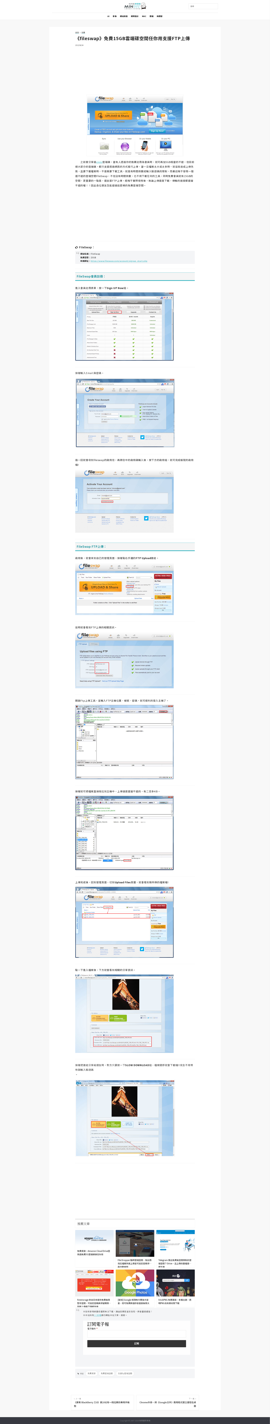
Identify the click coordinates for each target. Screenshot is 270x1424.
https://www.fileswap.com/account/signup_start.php (119, 260)
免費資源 (91, 1373)
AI (108, 16)
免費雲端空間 (107, 1373)
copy (99, 162)
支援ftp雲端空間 (125, 1373)
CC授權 (97, 1315)
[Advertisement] (135, 68)
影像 (115, 16)
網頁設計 (135, 16)
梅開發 (160, 16)
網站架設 (124, 16)
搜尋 (192, 6)
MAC (144, 16)
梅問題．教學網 (135, 6)
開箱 (151, 16)
